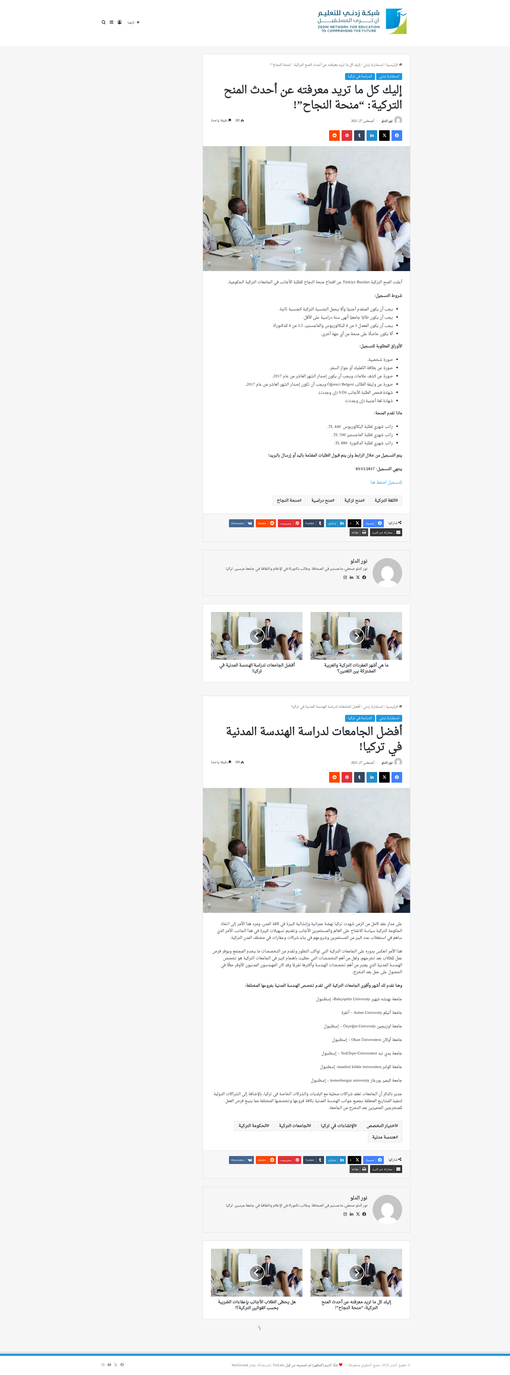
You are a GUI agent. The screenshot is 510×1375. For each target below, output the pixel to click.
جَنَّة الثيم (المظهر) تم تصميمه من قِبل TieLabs (305, 1365)
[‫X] (358, 577)
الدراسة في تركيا (360, 76)
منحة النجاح (288, 501)
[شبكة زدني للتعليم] (360, 23)
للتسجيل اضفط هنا (386, 483)
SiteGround (240, 1365)
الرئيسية (392, 65)
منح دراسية (321, 501)
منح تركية (353, 501)
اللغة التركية (385, 501)
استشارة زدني (373, 65)
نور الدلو (387, 121)
